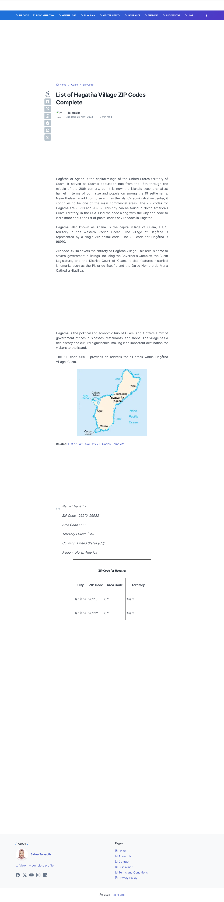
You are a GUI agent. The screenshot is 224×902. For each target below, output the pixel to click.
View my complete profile (36, 865)
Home (122, 851)
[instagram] (38, 875)
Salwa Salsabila (41, 854)
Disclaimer (125, 867)
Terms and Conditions (133, 872)
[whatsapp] (47, 116)
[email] (47, 137)
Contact (123, 861)
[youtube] (31, 875)
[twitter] (47, 109)
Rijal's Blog (119, 894)
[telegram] (47, 123)
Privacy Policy (127, 878)
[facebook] (47, 101)
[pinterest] (47, 130)
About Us (124, 856)
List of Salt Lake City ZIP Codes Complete (96, 444)
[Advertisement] (112, 51)
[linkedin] (45, 875)
